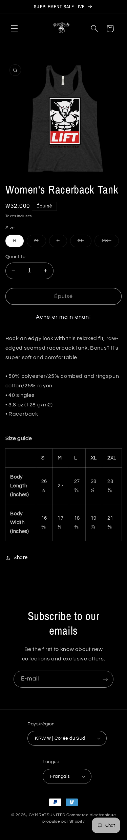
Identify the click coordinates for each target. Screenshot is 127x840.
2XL (110, 242)
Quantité (15, 256)
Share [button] (21, 557)
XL (84, 242)
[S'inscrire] (105, 679)
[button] (14, 28)
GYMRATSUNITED (47, 815)
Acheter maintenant (63, 317)
